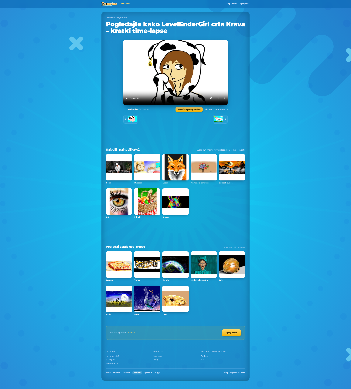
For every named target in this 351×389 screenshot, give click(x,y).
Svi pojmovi (231, 4)
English (116, 373)
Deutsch (127, 373)
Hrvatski (137, 373)
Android (204, 356)
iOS (202, 359)
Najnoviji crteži (113, 356)
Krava (124, 18)
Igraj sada (245, 4)
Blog (155, 359)
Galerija (117, 18)
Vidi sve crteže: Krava (215, 109)
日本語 (157, 373)
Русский (148, 373)
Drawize (109, 18)
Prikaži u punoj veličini (189, 109)
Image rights (112, 363)
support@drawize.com (234, 373)
